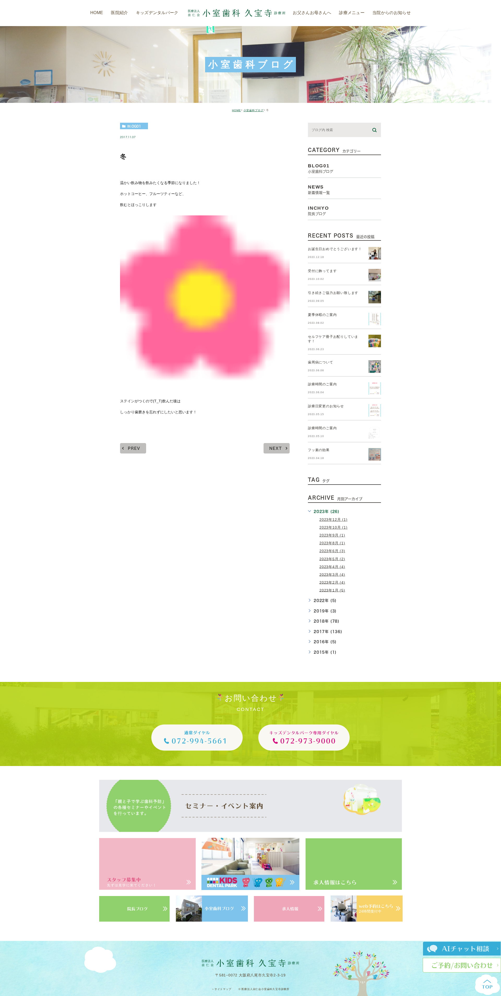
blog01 (134, 126)
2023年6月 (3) (332, 551)
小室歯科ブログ (253, 110)
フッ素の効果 (319, 450)
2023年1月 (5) (332, 590)
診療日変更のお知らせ (326, 406)
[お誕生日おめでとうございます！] (374, 253)
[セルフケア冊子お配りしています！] (374, 341)
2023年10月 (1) (333, 527)
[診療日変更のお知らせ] (374, 410)
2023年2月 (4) (332, 582)
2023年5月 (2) (332, 559)
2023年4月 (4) (332, 566)
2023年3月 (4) (332, 574)
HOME (236, 110)
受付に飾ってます (322, 271)
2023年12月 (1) (333, 519)
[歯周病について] (374, 366)
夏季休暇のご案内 (322, 315)
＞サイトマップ (221, 989)
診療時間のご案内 (322, 384)
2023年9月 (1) (332, 535)
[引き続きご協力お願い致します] (374, 297)
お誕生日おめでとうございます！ (335, 249)
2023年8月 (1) (332, 543)
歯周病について (320, 362)
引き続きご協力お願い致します (333, 293)
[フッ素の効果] (374, 454)
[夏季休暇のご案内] (374, 319)
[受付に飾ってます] (374, 275)
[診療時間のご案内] (374, 388)
